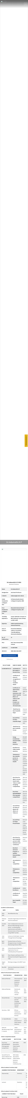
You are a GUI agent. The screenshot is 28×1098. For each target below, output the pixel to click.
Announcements (26, 440)
